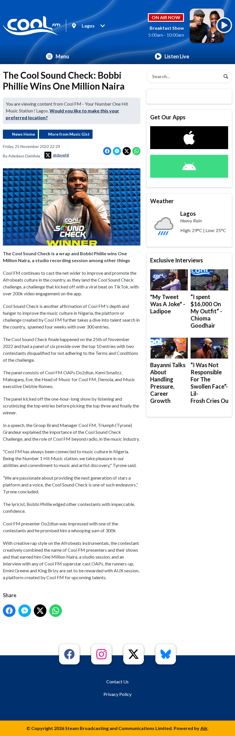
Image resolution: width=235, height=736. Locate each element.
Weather (162, 200)
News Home (23, 134)
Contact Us (117, 681)
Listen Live (176, 56)
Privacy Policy (117, 694)
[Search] (225, 76)
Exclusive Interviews (176, 260)
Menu (62, 56)
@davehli (61, 155)
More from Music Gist (69, 134)
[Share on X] (127, 151)
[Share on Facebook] (107, 151)
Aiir (203, 728)
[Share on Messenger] (117, 151)
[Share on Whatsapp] (136, 151)
